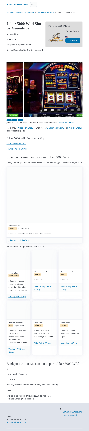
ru (32, 4)
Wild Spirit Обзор (42, 343)
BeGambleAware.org (72, 411)
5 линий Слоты (74, 127)
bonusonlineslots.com (17, 422)
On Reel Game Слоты (16, 143)
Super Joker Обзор (17, 296)
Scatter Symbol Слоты (17, 148)
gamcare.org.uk (70, 415)
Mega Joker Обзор (68, 343)
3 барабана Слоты (55, 127)
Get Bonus (73, 40)
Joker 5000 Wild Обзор (18, 240)
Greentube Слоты (66, 122)
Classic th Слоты (26, 127)
